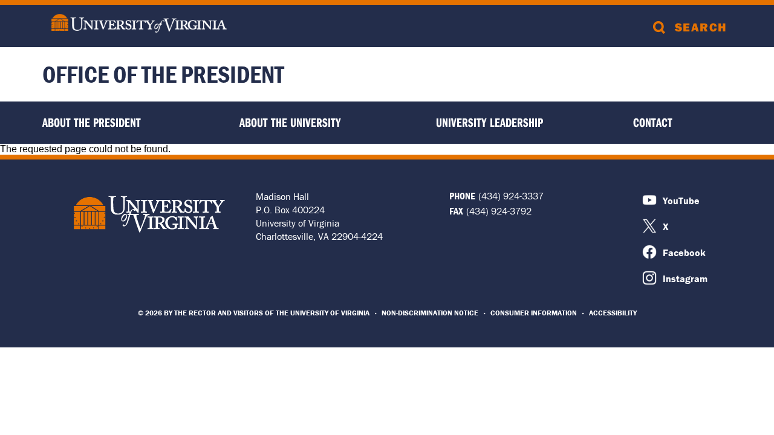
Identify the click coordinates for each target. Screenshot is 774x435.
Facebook (684, 252)
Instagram (685, 278)
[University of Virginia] (139, 24)
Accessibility (613, 312)
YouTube (681, 201)
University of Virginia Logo (149, 214)
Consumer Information (533, 312)
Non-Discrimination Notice (430, 312)
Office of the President (163, 74)
